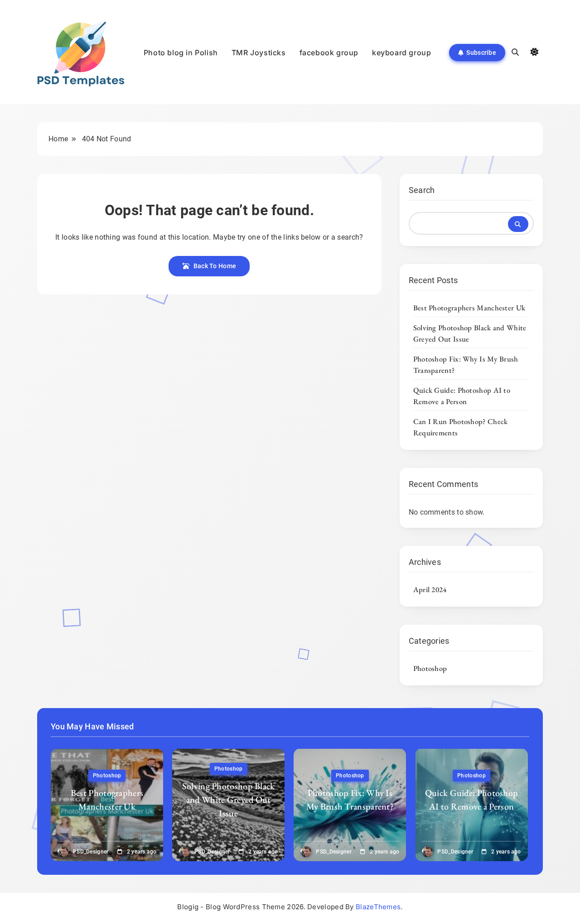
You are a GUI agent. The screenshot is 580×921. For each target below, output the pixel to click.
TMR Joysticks (259, 52)
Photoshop (430, 668)
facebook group (329, 52)
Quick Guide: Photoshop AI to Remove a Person (461, 395)
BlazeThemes (378, 906)
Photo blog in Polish (181, 52)
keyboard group (401, 52)
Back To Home (215, 266)
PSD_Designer (91, 852)
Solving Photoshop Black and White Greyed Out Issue (228, 799)
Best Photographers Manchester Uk (469, 308)
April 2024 (430, 589)
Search (422, 190)
